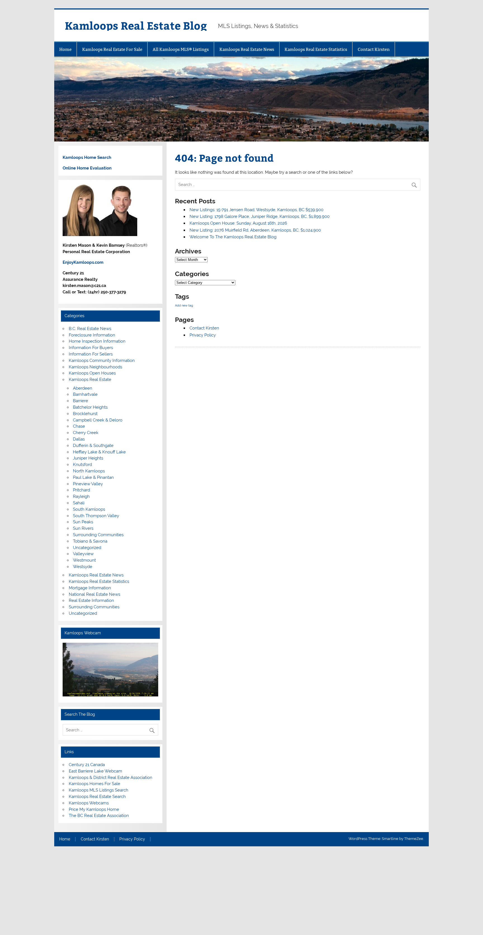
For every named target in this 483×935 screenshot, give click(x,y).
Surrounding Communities (98, 534)
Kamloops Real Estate (90, 379)
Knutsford (82, 464)
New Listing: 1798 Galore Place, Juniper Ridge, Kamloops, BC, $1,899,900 (260, 216)
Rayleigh (81, 496)
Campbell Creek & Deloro (97, 420)
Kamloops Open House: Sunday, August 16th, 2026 (238, 223)
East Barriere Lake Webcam (95, 771)
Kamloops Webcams (89, 803)
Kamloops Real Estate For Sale (112, 49)
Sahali (78, 502)
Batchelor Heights (90, 407)
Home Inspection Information (97, 341)
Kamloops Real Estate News (246, 49)
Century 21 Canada (87, 764)
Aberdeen (82, 388)
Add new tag (184, 305)
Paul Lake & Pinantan (93, 477)
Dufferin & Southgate (93, 445)
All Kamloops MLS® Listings (181, 49)
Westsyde (82, 566)
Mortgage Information (90, 587)
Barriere (80, 400)
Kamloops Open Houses (92, 373)
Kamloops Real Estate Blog (136, 25)
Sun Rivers (83, 528)
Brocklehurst (85, 413)
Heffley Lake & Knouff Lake (99, 451)
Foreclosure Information (92, 335)
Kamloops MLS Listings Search (98, 790)
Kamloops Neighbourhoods (95, 366)
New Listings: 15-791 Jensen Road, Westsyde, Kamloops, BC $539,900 (256, 209)
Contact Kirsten (374, 49)
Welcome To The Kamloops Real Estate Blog (233, 236)
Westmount (84, 560)
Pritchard (81, 490)
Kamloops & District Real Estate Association (110, 777)
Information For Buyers (91, 347)
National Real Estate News (94, 594)
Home (65, 49)
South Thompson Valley (96, 515)
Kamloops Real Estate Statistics (316, 49)
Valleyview (83, 553)
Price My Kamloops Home (94, 809)
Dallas (79, 439)
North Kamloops (89, 471)
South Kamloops (89, 509)
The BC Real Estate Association (99, 815)
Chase (79, 426)
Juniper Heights (88, 458)
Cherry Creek (85, 432)
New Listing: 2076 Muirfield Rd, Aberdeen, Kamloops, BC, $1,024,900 (255, 230)
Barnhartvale (85, 394)
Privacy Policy (203, 335)
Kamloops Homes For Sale (94, 783)
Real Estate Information (91, 600)
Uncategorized (87, 547)
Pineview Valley (88, 483)
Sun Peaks (83, 521)
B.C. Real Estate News (90, 328)
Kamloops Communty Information (102, 360)
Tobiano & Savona (90, 541)
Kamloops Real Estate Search (97, 796)
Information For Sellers (91, 354)
